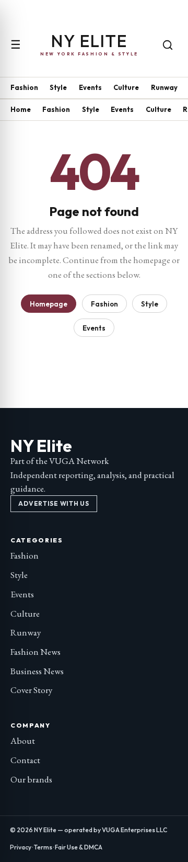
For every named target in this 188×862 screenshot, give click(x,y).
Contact (25, 760)
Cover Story (31, 690)
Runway (164, 87)
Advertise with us (53, 503)
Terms (43, 847)
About (22, 740)
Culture (126, 87)
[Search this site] (168, 45)
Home (20, 109)
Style (58, 87)
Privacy (20, 847)
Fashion (24, 87)
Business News (37, 671)
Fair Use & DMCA (78, 847)
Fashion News (35, 651)
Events (90, 87)
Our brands (31, 779)
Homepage (48, 304)
